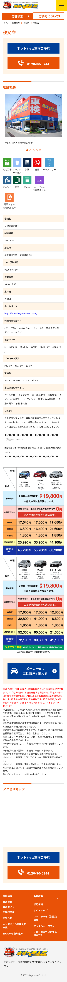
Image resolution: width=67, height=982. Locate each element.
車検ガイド (8, 907)
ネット (33, 48)
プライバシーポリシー (45, 926)
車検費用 (7, 902)
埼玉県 (26, 22)
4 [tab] (37, 150)
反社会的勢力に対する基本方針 (45, 933)
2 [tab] (30, 150)
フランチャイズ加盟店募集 (45, 918)
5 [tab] (40, 150)
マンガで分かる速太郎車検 (14, 926)
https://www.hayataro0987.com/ (20, 313)
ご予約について (49, 16)
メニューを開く (61, 5)
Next (62, 122)
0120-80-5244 (11, 269)
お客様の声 (8, 912)
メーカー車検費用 (35, 671)
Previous (4, 122)
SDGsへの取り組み (13, 933)
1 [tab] (27, 150)
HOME (5, 22)
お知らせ (7, 918)
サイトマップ (41, 910)
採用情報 (38, 904)
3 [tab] (33, 150)
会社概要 (38, 896)
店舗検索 (17, 16)
